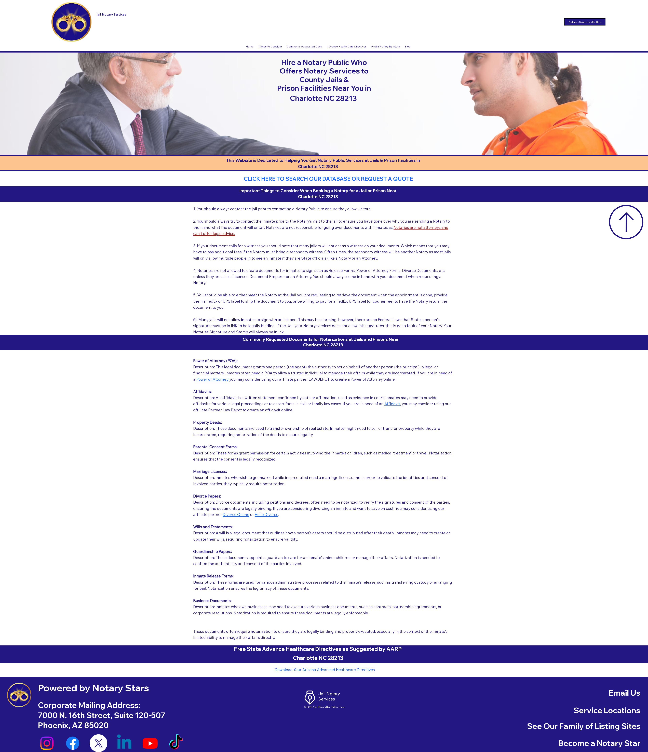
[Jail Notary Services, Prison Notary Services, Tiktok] (176, 743)
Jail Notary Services (111, 14)
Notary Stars (338, 706)
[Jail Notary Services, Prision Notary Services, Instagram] (47, 743)
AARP (394, 648)
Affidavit (392, 403)
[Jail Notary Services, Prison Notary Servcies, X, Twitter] (98, 743)
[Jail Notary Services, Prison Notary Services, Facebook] (73, 743)
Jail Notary (329, 693)
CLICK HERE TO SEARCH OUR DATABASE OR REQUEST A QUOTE (328, 178)
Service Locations (607, 710)
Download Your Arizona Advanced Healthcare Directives (325, 669)
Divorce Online (236, 514)
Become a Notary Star (599, 743)
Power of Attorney (212, 379)
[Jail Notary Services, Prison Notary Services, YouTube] (150, 743)
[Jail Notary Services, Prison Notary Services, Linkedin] (124, 743)
